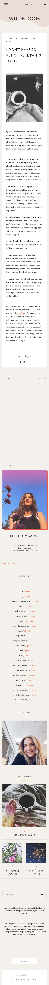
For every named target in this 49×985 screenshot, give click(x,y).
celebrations (24, 611)
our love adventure (24, 675)
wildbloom (24, 18)
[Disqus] (24, 421)
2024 (24, 591)
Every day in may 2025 (24, 601)
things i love (24, 685)
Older (41, 378)
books (24, 606)
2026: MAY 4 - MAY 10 (24, 835)
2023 (24, 587)
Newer (8, 378)
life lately (24, 646)
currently (24, 621)
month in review (24, 665)
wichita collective (24, 695)
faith (24, 631)
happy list (24, 636)
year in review (25, 700)
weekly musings (24, 690)
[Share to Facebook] (20, 362)
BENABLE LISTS (9, 564)
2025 (24, 596)
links (24, 650)
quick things (24, 680)
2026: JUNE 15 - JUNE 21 (13, 872)
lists (24, 655)
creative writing (24, 616)
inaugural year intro (24, 641)
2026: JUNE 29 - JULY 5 (36, 872)
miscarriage (24, 660)
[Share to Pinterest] (28, 362)
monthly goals (24, 670)
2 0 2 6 (24, 742)
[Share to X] (24, 362)
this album (20, 313)
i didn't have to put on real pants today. (23, 55)
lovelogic (32, 980)
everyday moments (24, 626)
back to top (24, 961)
